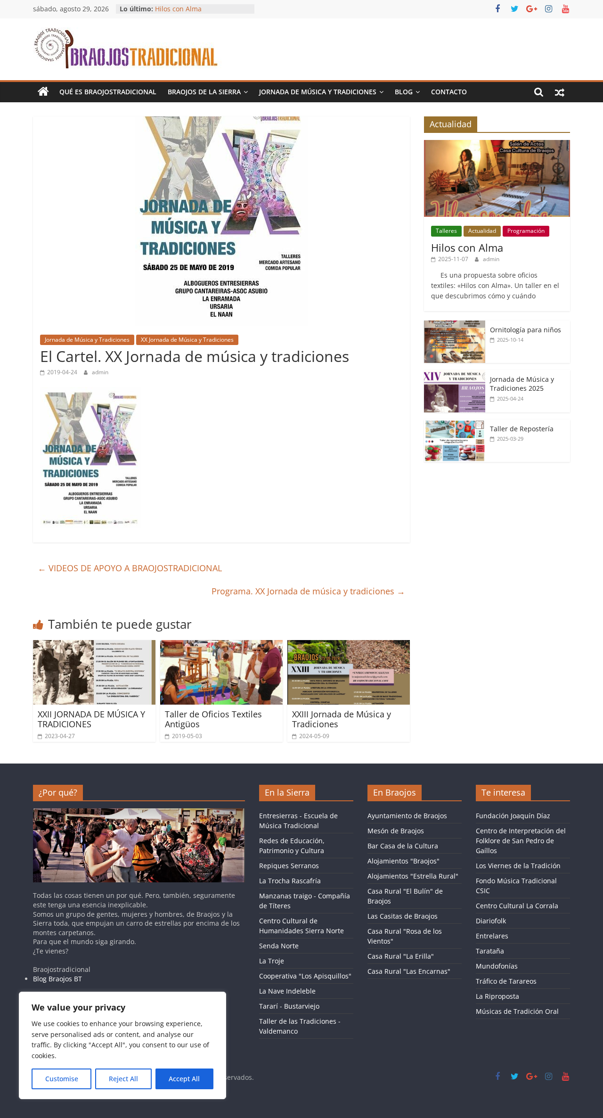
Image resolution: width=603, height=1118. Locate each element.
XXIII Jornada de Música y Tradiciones (341, 719)
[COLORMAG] (139, 812)
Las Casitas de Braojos (402, 916)
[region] (122, 1045)
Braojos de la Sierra (204, 91)
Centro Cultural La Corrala (517, 905)
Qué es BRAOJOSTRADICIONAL (107, 91)
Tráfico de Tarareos (506, 981)
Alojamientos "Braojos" (403, 860)
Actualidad (482, 231)
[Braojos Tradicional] (43, 92)
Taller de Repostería (522, 428)
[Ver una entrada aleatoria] (559, 92)
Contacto (449, 91)
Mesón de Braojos (395, 830)
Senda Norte (279, 945)
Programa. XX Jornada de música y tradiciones (308, 591)
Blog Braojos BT (57, 978)
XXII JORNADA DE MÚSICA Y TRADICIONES (91, 719)
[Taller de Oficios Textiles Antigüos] (221, 646)
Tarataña (490, 950)
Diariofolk (491, 920)
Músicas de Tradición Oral (517, 1011)
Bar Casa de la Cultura (402, 845)
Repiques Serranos (289, 865)
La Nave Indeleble (287, 990)
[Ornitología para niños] (454, 325)
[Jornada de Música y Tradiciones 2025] (454, 374)
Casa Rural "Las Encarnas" (408, 971)
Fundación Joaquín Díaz (513, 815)
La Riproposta (497, 996)
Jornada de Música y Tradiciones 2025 (522, 384)
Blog (404, 91)
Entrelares (492, 935)
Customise (61, 1078)
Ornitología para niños (525, 329)
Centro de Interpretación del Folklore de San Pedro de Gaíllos (521, 840)
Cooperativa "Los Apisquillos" (305, 975)
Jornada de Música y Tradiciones (317, 91)
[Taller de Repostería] (454, 424)
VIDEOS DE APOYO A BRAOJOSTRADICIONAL (130, 568)
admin (100, 372)
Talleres (446, 231)
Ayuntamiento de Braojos (407, 815)
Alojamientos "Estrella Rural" (412, 875)
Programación (526, 231)
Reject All (123, 1078)
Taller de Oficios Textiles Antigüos (213, 719)
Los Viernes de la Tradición (518, 865)
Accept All (184, 1078)
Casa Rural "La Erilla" (400, 956)
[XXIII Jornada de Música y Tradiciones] (348, 646)
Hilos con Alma (178, 8)
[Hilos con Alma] (497, 144)
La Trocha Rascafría (290, 880)
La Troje (271, 960)
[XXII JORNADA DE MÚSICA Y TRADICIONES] (94, 646)
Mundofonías (497, 966)
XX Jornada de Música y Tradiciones (187, 340)
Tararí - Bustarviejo (289, 1006)
